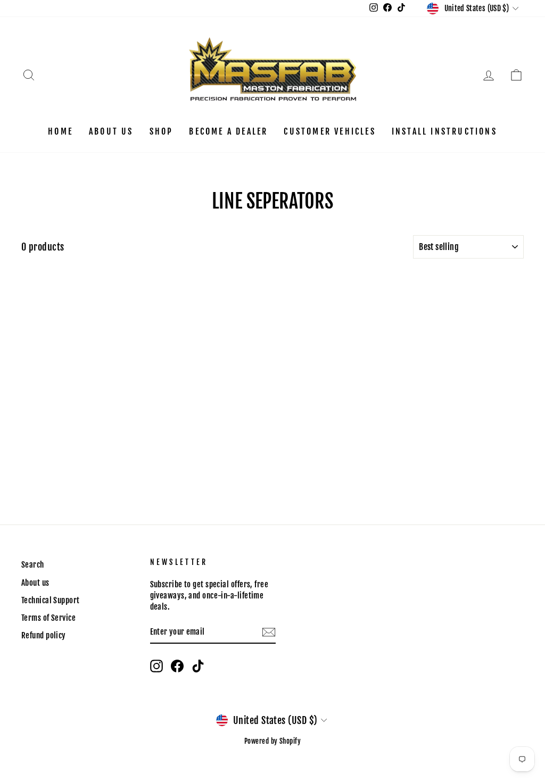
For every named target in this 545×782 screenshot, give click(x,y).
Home (60, 131)
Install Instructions (444, 131)
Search (32, 565)
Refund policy (43, 635)
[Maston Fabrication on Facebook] (177, 666)
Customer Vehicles (329, 131)
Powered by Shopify (272, 741)
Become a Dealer (228, 131)
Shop (162, 131)
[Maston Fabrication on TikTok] (198, 666)
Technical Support (50, 600)
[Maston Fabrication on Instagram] (156, 666)
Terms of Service (48, 618)
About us (111, 131)
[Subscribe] (269, 632)
